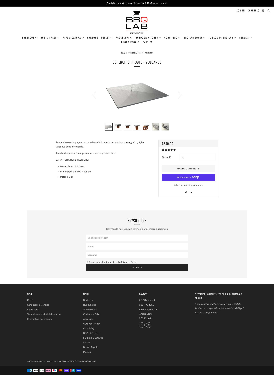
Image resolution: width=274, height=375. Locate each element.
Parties (148, 42)
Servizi (244, 37)
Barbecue (28, 37)
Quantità (166, 157)
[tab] (109, 127)
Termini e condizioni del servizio (44, 314)
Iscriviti (135, 267)
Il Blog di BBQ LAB (221, 37)
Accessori (122, 37)
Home (123, 53)
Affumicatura (72, 37)
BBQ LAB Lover (193, 37)
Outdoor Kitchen (147, 37)
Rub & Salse (49, 37)
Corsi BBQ (171, 37)
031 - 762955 (146, 304)
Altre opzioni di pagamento (188, 185)
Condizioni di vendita (38, 304)
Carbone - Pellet (98, 37)
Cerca (30, 300)
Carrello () (256, 10)
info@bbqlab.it (147, 300)
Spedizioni (32, 309)
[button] (169, 149)
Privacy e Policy (129, 262)
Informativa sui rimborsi (39, 318)
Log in (241, 10)
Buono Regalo (130, 42)
